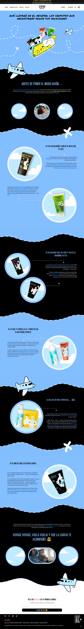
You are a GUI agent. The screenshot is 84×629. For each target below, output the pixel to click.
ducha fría (20, 187)
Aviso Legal (6, 622)
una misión (56, 163)
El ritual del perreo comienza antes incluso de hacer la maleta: (60, 264)
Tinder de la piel (14, 7)
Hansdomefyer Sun (60, 165)
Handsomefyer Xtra (54, 273)
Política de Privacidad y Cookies (16, 622)
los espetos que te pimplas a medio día (67, 168)
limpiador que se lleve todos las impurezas (65, 424)
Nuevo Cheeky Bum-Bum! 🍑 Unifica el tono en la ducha (42, 3)
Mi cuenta (71, 7)
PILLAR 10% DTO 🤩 (42, 610)
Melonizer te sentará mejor (23, 190)
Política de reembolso (34, 622)
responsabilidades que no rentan (52, 526)
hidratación (16, 353)
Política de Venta (26, 622)
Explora (21, 7)
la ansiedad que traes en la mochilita (68, 415)
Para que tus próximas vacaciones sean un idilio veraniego (26, 89)
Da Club (27, 7)
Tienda (6, 7)
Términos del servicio (43, 622)
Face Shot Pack (30, 351)
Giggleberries (56, 275)
